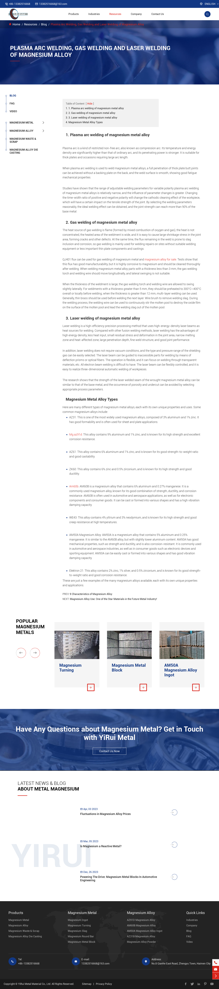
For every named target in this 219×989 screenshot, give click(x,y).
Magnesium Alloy (21, 130)
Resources (115, 14)
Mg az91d (75, 434)
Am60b (73, 486)
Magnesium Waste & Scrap (23, 140)
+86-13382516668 (19, 3)
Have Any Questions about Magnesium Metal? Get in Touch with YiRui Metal (109, 733)
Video (13, 111)
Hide (89, 103)
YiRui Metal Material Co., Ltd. (34, 983)
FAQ (12, 103)
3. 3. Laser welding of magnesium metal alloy (91, 117)
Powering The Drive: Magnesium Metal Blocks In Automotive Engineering (118, 878)
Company (136, 14)
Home (16, 24)
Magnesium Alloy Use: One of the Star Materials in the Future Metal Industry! (113, 599)
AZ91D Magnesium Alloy (141, 920)
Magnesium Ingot (78, 920)
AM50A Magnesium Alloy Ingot (180, 670)
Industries (94, 14)
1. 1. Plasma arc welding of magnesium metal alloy (95, 108)
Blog (44, 24)
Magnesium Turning (70, 668)
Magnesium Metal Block (129, 668)
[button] (21, 653)
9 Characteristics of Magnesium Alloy (91, 594)
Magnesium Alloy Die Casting (24, 151)
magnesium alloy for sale (160, 259)
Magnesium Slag (77, 930)
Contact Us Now (109, 751)
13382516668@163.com (53, 3)
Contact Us (157, 14)
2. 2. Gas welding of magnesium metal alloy (90, 112)
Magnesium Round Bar (81, 936)
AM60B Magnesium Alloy (141, 925)
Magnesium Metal (22, 122)
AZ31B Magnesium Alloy (141, 936)
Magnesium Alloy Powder (141, 941)
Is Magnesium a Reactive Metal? (101, 846)
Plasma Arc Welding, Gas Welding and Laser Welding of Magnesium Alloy (97, 24)
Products (73, 14)
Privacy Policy (104, 983)
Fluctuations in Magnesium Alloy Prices (105, 814)
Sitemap (86, 983)
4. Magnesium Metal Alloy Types (84, 122)
